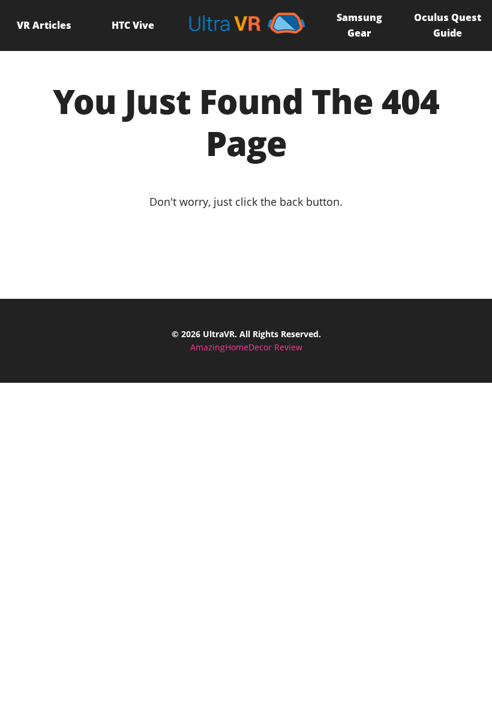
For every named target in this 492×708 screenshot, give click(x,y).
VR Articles (44, 25)
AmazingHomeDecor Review (246, 347)
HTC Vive (133, 25)
